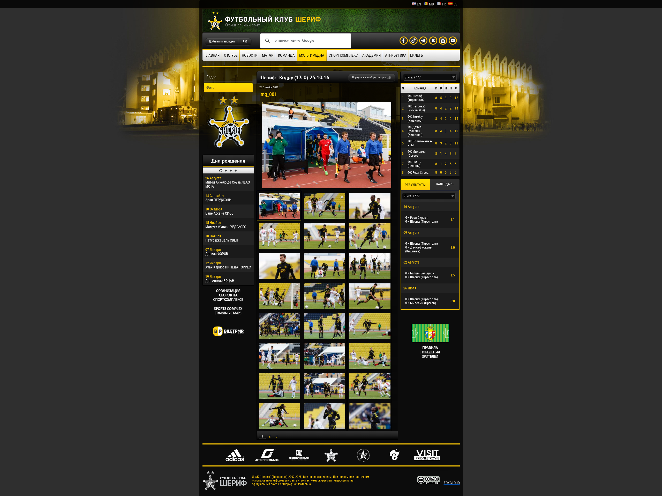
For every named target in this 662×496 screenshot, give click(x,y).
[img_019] (279, 398)
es (455, 4)
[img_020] (324, 398)
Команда (286, 55)
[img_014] (324, 337)
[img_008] (324, 277)
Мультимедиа (311, 55)
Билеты (417, 55)
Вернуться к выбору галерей (369, 77)
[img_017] (324, 368)
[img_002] (324, 217)
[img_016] (279, 368)
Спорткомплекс (343, 55)
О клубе (230, 55)
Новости (250, 55)
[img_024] (369, 428)
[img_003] (369, 217)
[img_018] (369, 368)
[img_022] (279, 428)
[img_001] (326, 187)
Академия (371, 55)
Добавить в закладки (222, 41)
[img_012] (369, 307)
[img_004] (279, 247)
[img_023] (324, 428)
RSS (245, 41)
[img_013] (279, 337)
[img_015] (369, 337)
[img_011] (324, 307)
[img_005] (324, 247)
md (431, 4)
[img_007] (279, 277)
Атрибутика (396, 55)
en (419, 4)
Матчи (268, 55)
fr (444, 4)
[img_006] (369, 247)
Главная (212, 55)
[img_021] (369, 398)
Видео (211, 77)
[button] (454, 77)
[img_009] (369, 277)
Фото (210, 87)
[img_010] (279, 307)
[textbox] (427, 77)
